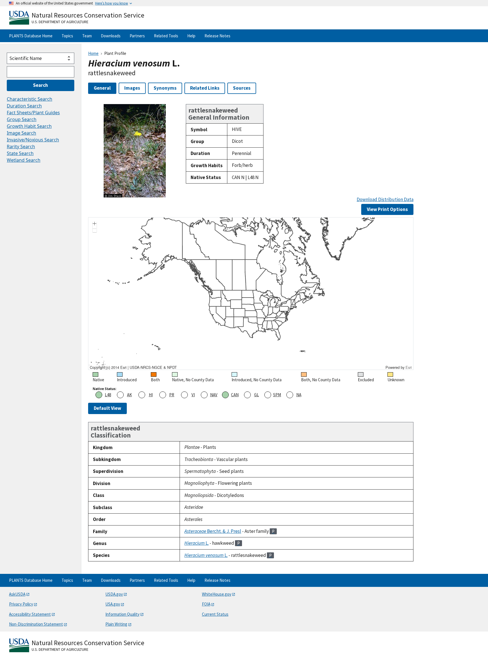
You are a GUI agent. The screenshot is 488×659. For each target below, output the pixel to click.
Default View (107, 408)
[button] (95, 224)
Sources (241, 88)
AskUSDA (17, 594)
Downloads (111, 35)
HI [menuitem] (151, 394)
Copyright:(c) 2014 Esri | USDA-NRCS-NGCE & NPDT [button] (133, 367)
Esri (409, 367)
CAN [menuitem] (235, 394)
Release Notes (217, 35)
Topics (67, 35)
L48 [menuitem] (108, 394)
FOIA (206, 604)
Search (40, 85)
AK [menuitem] (129, 394)
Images (132, 88)
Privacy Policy (21, 604)
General (102, 88)
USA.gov (112, 604)
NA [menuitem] (298, 394)
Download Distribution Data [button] (385, 199)
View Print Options (387, 209)
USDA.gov (114, 594)
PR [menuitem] (171, 394)
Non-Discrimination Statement (36, 624)
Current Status (215, 614)
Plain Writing (116, 624)
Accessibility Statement (30, 614)
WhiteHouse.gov (216, 594)
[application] (250, 293)
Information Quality (122, 614)
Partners (137, 35)
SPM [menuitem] (277, 394)
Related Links (204, 88)
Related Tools (166, 35)
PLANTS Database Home (31, 35)
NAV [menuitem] (213, 394)
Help (191, 35)
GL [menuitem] (256, 394)
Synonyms (165, 88)
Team (87, 35)
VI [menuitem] (193, 394)
